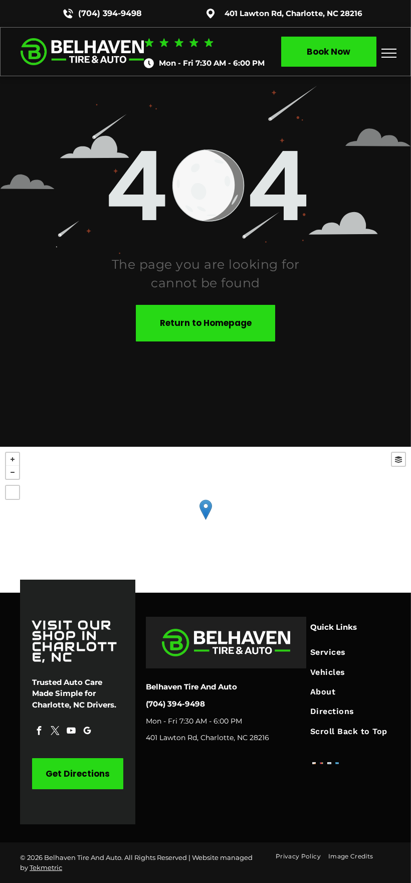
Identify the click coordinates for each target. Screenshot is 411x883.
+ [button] (12, 459)
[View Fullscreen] (12, 492)
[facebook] (39, 732)
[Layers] (398, 459)
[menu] (389, 53)
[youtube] (71, 732)
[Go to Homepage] (82, 43)
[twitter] (55, 732)
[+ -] (205, 520)
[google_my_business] (87, 732)
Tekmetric (46, 867)
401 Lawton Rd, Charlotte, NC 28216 (293, 13)
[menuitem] (350, 652)
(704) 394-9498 (110, 13)
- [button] (12, 472)
